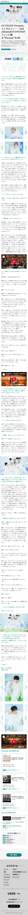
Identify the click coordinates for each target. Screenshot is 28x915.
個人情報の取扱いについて (12, 902)
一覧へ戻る (13, 855)
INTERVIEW (5, 3)
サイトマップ (16, 877)
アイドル (6, 882)
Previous (3, 132)
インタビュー (7, 874)
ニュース (6, 869)
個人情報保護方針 (13, 899)
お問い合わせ (13, 906)
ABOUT (15, 869)
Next (25, 132)
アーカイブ (6, 884)
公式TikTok (9, 841)
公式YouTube (9, 842)
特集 (5, 871)
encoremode (7, 877)
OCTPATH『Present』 (12, 770)
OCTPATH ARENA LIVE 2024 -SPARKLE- (12, 827)
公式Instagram (9, 839)
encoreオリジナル (12, 3)
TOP (1, 3)
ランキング (6, 879)
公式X (7, 837)
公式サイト (9, 835)
